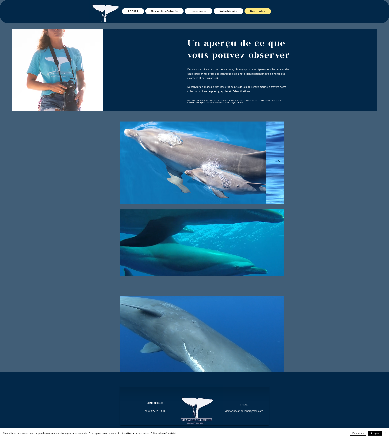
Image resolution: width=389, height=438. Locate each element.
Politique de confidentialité (163, 433)
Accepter (375, 433)
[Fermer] (385, 433)
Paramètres (358, 433)
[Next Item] (279, 162)
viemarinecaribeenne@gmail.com (244, 411)
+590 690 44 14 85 (155, 410)
